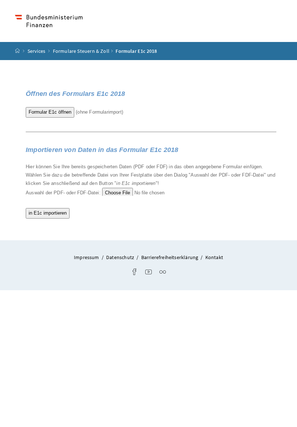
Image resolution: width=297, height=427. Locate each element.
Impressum (86, 257)
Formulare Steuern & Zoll (81, 51)
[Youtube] (148, 272)
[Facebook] (134, 272)
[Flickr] (162, 272)
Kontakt (214, 257)
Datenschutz (120, 257)
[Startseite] (17, 51)
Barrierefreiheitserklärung (169, 257)
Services (37, 51)
